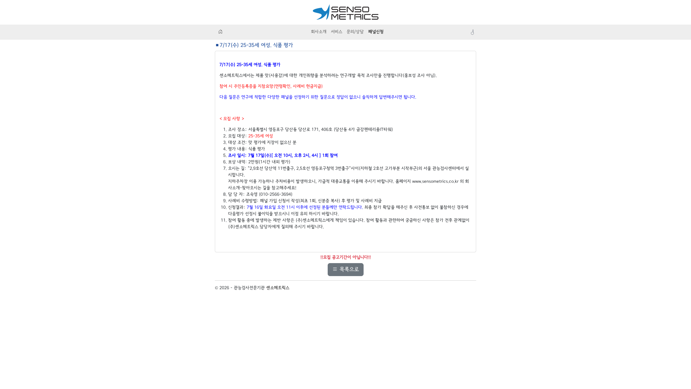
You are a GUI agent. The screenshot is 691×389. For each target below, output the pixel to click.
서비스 (336, 32)
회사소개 (319, 32)
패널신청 (376, 32)
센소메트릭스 (277, 288)
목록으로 (348, 269)
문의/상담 (355, 32)
